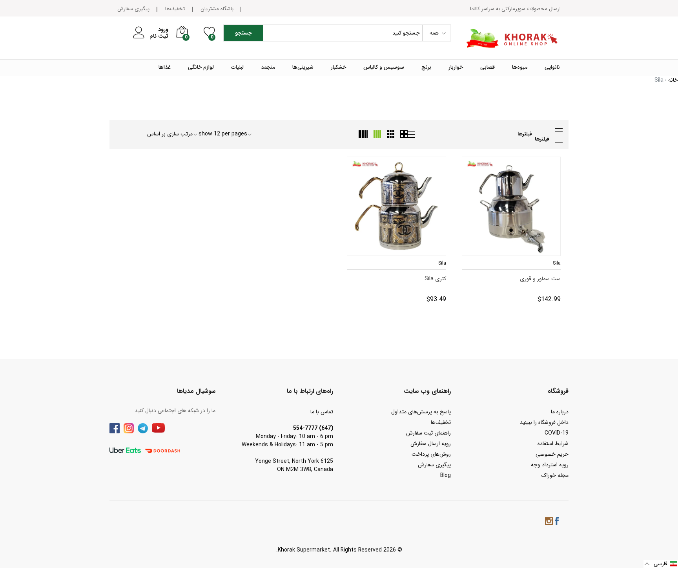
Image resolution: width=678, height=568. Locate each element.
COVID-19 (557, 433)
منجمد (268, 67)
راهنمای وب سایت (427, 391)
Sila (556, 263)
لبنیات (237, 67)
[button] (660, 564)
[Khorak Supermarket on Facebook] (557, 522)
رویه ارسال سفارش (430, 443)
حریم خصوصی (552, 454)
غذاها (165, 67)
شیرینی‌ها (302, 67)
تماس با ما (321, 411)
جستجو (243, 33)
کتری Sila (436, 279)
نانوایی (552, 67)
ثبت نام (158, 36)
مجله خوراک (555, 475)
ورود (163, 29)
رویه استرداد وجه (550, 464)
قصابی (487, 67)
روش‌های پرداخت (431, 454)
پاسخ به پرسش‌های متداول (421, 411)
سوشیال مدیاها (196, 391)
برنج (426, 67)
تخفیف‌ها (175, 9)
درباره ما (560, 411)
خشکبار (338, 67)
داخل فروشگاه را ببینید (544, 422)
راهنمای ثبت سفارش (428, 433)
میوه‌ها (519, 67)
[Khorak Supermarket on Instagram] (549, 522)
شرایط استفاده (553, 443)
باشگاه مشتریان (216, 9)
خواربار (455, 67)
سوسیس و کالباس (383, 67)
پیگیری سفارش (133, 9)
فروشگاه (558, 391)
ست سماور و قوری (540, 279)
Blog (445, 475)
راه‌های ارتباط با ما (310, 391)
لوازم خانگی (201, 67)
